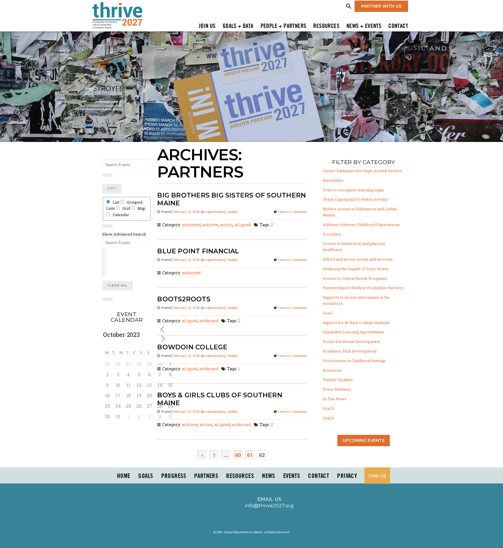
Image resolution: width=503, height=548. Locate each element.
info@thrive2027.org (269, 505)
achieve (210, 224)
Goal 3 (328, 408)
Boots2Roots (183, 299)
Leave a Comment (292, 211)
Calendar (120, 214)
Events (291, 476)
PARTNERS (206, 476)
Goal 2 (328, 418)
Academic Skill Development (350, 351)
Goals (145, 476)
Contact (398, 26)
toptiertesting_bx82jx (222, 211)
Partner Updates (338, 379)
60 (238, 455)
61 (250, 455)
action (226, 224)
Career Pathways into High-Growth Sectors (362, 170)
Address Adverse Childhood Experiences (361, 224)
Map (141, 208)
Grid (126, 208)
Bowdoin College (192, 347)
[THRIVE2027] (117, 15)
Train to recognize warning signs (353, 190)
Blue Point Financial (198, 251)
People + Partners (284, 26)
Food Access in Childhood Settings (354, 360)
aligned (243, 224)
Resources (326, 26)
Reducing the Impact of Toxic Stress (356, 268)
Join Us (207, 26)
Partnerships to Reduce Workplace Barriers (363, 287)
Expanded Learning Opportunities (354, 332)
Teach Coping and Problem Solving (355, 199)
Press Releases (337, 389)
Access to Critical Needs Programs (355, 278)
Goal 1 (328, 313)
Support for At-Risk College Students (356, 322)
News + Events (363, 26)
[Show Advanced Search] (107, 175)
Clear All (117, 285)
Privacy (347, 476)
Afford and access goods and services (358, 259)
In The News (335, 398)
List (111, 188)
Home (123, 476)
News (268, 476)
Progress (173, 476)
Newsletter (333, 180)
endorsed (191, 224)
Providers (332, 234)
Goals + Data (238, 26)
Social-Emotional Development (351, 341)
